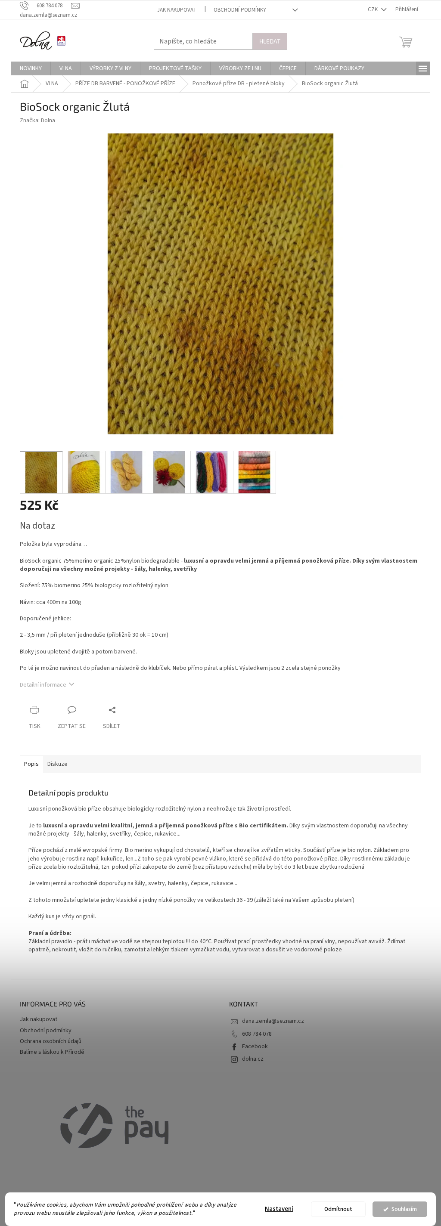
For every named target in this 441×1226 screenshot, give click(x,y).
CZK (373, 9)
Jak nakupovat (176, 10)
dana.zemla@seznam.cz (273, 1021)
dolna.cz (253, 1059)
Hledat (269, 41)
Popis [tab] (31, 764)
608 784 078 (257, 1034)
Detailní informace (43, 685)
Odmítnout (338, 1209)
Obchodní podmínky (240, 10)
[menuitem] (30, 68)
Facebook (255, 1046)
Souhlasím (404, 1209)
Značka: (37, 120)
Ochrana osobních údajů (50, 1041)
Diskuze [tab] (57, 764)
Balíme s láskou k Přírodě (52, 1052)
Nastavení (279, 1209)
